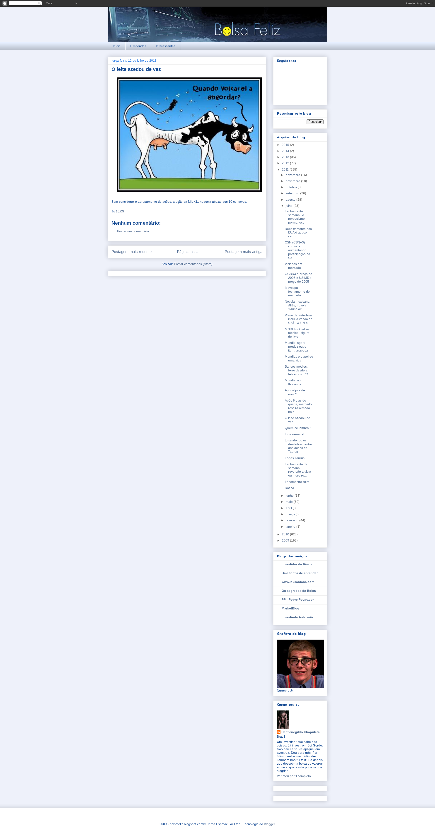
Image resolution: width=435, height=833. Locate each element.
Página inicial (188, 252)
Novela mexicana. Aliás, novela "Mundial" (297, 305)
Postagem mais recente (131, 252)
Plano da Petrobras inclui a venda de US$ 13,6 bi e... (298, 319)
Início (117, 46)
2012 (286, 163)
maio (290, 501)
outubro (292, 187)
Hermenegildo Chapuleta (300, 732)
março (291, 514)
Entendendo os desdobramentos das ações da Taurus (298, 445)
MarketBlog (290, 608)
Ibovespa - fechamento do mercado (297, 291)
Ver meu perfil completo (294, 776)
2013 (286, 157)
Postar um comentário (133, 231)
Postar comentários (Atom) (193, 264)
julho (289, 205)
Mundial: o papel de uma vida (299, 358)
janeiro (291, 526)
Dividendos (138, 46)
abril (289, 508)
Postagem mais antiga (243, 252)
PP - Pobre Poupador (298, 599)
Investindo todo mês (298, 617)
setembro (293, 193)
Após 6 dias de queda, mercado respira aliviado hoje (298, 406)
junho (290, 495)
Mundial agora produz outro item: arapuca (296, 346)
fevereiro (292, 520)
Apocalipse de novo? (295, 392)
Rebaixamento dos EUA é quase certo (298, 232)
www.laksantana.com (298, 582)
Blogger (269, 824)
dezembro (293, 175)
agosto (291, 199)
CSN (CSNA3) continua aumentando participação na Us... (297, 250)
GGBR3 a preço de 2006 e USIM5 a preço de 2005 (298, 277)
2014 (286, 151)
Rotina (289, 488)
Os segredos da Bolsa (299, 590)
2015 (286, 145)
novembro (293, 181)
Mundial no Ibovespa (293, 382)
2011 (286, 169)
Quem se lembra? (298, 428)
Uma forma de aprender (300, 573)
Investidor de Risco (297, 564)
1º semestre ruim (297, 482)
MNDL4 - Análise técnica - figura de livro (297, 333)
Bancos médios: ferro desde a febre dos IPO (296, 370)
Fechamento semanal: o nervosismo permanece (295, 216)
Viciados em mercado (293, 266)
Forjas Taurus (294, 458)
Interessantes (165, 46)
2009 (286, 540)
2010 (286, 534)
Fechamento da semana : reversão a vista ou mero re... (298, 469)
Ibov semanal (294, 434)
